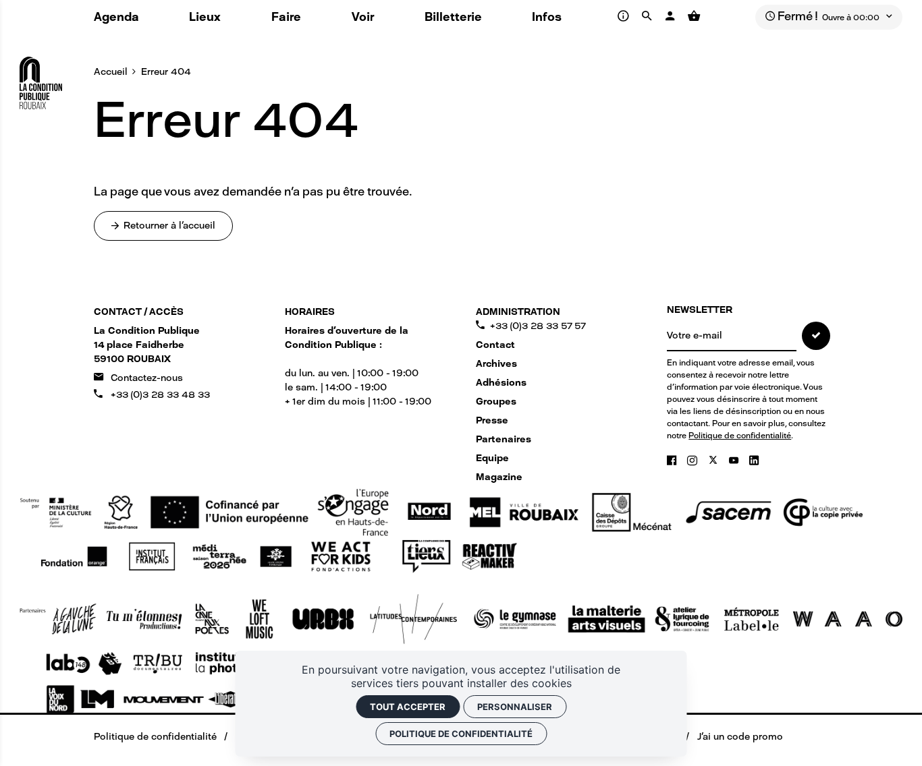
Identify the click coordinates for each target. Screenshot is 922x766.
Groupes (496, 401)
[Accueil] (41, 78)
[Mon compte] (672, 16)
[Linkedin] (754, 460)
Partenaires (503, 439)
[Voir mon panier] (693, 16)
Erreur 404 (166, 72)
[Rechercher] (649, 16)
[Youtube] (735, 460)
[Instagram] (693, 460)
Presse (492, 420)
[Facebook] (673, 460)
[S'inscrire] (816, 336)
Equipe (492, 458)
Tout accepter (407, 706)
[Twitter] (715, 460)
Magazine (499, 477)
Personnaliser (514, 706)
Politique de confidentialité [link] (461, 733)
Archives (496, 364)
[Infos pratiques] (624, 16)
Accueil (111, 72)
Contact (495, 345)
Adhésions (501, 382)
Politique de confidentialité (739, 435)
